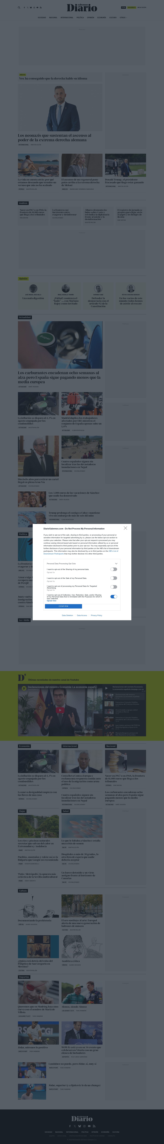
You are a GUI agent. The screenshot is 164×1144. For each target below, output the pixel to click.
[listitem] (82, 563)
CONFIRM (63, 606)
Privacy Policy (96, 615)
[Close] (126, 528)
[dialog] (82, 572)
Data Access (82, 615)
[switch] (113, 569)
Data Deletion (67, 615)
